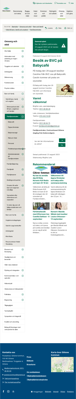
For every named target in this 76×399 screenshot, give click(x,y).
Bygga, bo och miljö (27, 13)
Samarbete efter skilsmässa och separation (12, 197)
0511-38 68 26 (44, 109)
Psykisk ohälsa (9, 88)
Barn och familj (38, 26)
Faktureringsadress (12, 378)
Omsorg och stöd (61, 13)
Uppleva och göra (69, 12)
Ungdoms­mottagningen (13, 220)
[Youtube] (13, 391)
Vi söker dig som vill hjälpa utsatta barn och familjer (14, 207)
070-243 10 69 (44, 116)
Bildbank (30, 361)
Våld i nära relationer (11, 265)
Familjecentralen (35, 29)
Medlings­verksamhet (13, 180)
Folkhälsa (7, 294)
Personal (11, 143)
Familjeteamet (11, 174)
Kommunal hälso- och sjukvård (11, 277)
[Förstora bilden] (65, 94)
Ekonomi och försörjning (8, 251)
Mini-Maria (9, 236)
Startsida (15, 26)
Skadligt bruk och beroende (10, 258)
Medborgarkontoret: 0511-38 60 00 (14, 369)
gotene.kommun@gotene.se (14, 375)
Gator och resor (35, 13)
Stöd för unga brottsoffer (13, 225)
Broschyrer (31, 364)
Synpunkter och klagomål (12, 316)
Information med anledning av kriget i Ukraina (10, 59)
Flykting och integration (11, 270)
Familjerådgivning (12, 164)
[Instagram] (8, 391)
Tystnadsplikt (8, 311)
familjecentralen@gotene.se (49, 126)
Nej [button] (62, 145)
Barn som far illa (11, 215)
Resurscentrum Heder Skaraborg (13, 243)
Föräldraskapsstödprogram (16, 149)
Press (29, 357)
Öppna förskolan (13, 127)
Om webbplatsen (33, 372)
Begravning (8, 300)
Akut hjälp (7, 51)
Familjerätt (10, 169)
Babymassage (12, 132)
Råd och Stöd (12, 138)
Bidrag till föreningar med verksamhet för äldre (12, 328)
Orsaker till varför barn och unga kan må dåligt (13, 188)
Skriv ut (69, 28)
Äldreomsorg (8, 77)
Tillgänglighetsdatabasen (36, 376)
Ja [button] (62, 140)
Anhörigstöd (8, 72)
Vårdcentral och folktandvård (13, 289)
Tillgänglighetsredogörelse (37, 380)
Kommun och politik (43, 13)
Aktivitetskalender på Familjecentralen (13, 156)
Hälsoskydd (8, 283)
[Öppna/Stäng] (22, 51)
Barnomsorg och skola (17, 12)
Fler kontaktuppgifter (13, 382)
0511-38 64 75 (44, 123)
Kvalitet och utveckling (11, 322)
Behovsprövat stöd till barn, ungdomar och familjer (13, 109)
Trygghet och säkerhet (11, 66)
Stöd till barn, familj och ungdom (17, 29)
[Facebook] (3, 391)
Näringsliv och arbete (53, 12)
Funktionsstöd (9, 83)
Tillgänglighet (8, 305)
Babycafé (11, 122)
